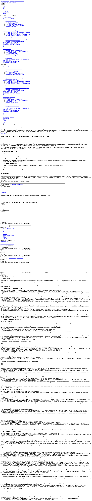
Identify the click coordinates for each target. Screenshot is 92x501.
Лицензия (5, 8)
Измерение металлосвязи (11, 21)
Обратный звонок (12, 2)
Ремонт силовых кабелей (11, 52)
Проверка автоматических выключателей (14, 24)
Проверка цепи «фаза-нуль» (11, 23)
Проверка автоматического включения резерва (15, 28)
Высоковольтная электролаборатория (11, 31)
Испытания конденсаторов (11, 30)
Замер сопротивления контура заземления (14, 27)
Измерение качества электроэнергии (11, 61)
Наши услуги (6, 123)
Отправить (3, 227)
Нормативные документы (8, 9)
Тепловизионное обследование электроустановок (13, 46)
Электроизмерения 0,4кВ (8, 18)
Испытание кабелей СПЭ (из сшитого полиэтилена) (17, 51)
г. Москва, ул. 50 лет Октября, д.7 (17, 1)
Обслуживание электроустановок (10, 45)
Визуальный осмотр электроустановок (14, 19)
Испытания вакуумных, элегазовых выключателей (16, 35)
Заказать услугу (4, 133)
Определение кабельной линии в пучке (14, 55)
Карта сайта (5, 238)
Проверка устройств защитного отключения (15, 25)
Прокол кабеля (9, 58)
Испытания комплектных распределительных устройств (18, 34)
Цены (4, 7)
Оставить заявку (4, 192)
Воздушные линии (7, 60)
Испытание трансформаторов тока (13, 40)
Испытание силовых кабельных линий (14, 50)
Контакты (5, 13)
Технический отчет (7, 17)
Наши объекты (6, 12)
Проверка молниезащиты (11, 26)
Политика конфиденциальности (7, 228)
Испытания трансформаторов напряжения (15, 41)
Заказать (2, 185)
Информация (6, 11)
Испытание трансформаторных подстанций (15, 33)
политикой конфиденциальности (16, 184)
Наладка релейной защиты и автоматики (11, 44)
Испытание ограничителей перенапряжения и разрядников (18, 36)
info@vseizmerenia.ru (5, 1)
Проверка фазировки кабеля (12, 53)
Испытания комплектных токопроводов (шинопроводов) (18, 32)
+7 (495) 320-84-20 (4, 2)
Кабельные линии (7, 49)
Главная (4, 6)
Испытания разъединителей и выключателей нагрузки (17, 39)
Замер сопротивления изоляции (12, 22)
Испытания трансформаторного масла (11, 43)
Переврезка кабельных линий (12, 54)
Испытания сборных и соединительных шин (15, 37)
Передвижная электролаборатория (10, 62)
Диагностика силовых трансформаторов (11, 42)
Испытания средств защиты (9, 47)
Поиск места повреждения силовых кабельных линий (17, 59)
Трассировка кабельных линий (12, 56)
